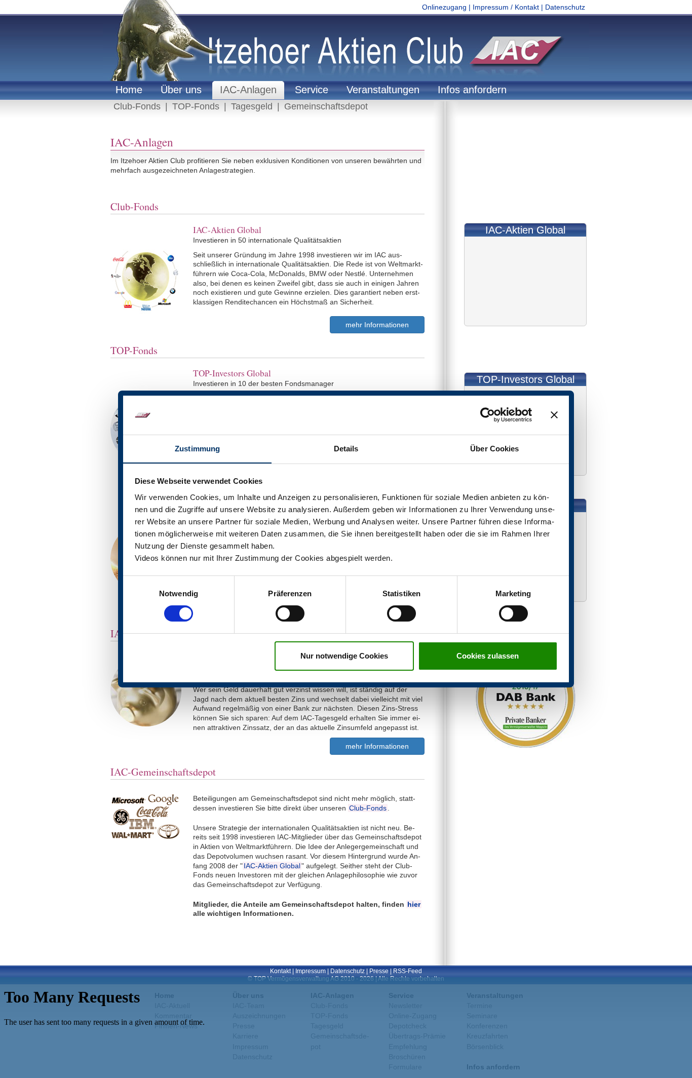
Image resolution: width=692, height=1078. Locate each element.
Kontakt (280, 971)
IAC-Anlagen (248, 89)
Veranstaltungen (383, 89)
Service (311, 89)
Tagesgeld (252, 106)
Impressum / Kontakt (506, 7)
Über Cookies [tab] (494, 448)
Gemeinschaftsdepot (326, 106)
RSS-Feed (407, 971)
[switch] (290, 613)
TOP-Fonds (195, 106)
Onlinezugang (444, 7)
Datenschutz (565, 7)
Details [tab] (346, 448)
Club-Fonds (137, 106)
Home (129, 89)
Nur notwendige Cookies (344, 655)
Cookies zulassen (487, 655)
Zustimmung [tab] (197, 448)
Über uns (181, 89)
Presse (379, 971)
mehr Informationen (377, 325)
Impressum (310, 971)
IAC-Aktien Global (272, 866)
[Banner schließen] (554, 414)
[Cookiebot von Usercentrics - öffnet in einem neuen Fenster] (487, 414)
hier (413, 904)
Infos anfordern (472, 89)
